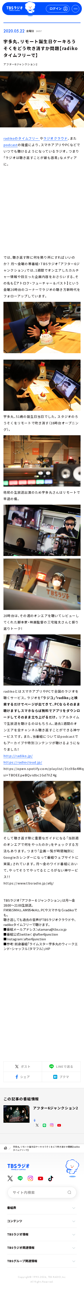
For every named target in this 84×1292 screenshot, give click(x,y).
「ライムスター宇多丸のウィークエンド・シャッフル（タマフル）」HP (40, 946)
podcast (10, 144)
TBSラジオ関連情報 (20, 1247)
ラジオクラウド (55, 138)
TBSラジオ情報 (17, 1234)
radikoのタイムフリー (21, 138)
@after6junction (45, 934)
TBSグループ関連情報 (22, 1261)
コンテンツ (14, 1221)
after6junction (35, 939)
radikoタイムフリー (17, 924)
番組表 (11, 1207)
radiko (69, 910)
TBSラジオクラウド (56, 919)
